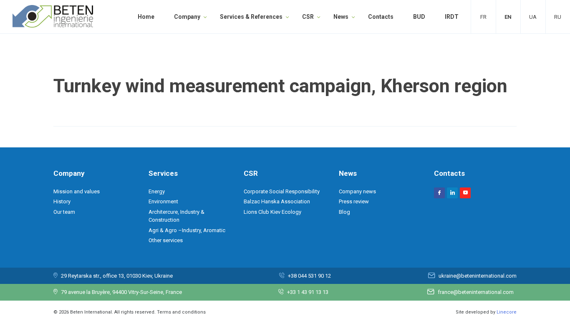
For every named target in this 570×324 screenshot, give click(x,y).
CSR (308, 16)
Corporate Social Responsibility (282, 191)
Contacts (380, 16)
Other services (166, 240)
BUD (419, 16)
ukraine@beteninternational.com (478, 276)
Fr (483, 17)
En (508, 17)
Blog (344, 212)
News (340, 16)
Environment (163, 201)
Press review (354, 201)
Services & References (251, 16)
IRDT (452, 16)
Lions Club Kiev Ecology (272, 212)
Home (146, 16)
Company (187, 16)
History (62, 201)
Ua (533, 17)
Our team (64, 212)
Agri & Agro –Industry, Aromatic (187, 230)
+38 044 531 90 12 (309, 276)
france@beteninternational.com (476, 292)
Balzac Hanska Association (277, 201)
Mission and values (76, 191)
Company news (357, 191)
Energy (157, 191)
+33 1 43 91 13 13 (307, 292)
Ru (557, 17)
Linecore (507, 312)
